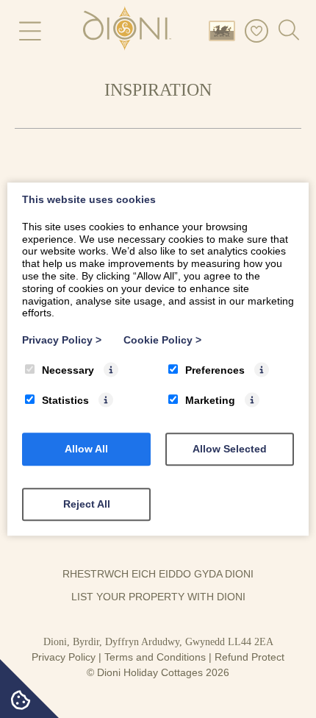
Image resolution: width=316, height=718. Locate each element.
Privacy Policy (64, 657)
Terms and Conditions (155, 657)
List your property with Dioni (158, 597)
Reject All (86, 504)
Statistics (65, 400)
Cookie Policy (162, 340)
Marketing (210, 400)
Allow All (86, 449)
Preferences (215, 370)
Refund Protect (249, 657)
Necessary (68, 370)
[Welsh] (225, 30)
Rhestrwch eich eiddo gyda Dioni (158, 574)
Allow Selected (230, 449)
